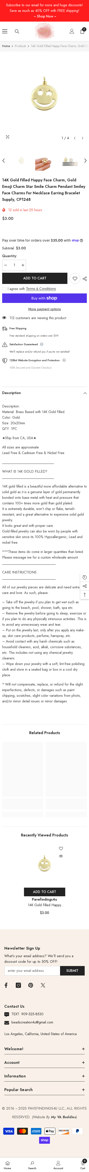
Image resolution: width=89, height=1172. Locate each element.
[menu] (4, 31)
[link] (22, 806)
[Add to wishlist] (75, 278)
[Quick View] (61, 856)
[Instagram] (18, 985)
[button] (74, 138)
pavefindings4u (44, 899)
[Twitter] (43, 985)
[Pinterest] (30, 985)
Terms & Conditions (41, 289)
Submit (72, 970)
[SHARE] (83, 279)
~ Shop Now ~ (45, 16)
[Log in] (72, 31)
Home (6, 46)
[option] (44, 97)
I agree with (16, 289)
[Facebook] (6, 985)
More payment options (44, 309)
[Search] (17, 31)
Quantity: (9, 255)
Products (20, 46)
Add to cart (34, 278)
